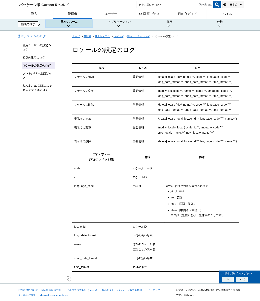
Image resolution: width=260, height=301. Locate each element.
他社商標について (28, 290)
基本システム (102, 36)
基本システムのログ (31, 36)
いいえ (241, 279)
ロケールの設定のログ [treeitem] (36, 65)
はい (228, 279)
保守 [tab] (169, 21)
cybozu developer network (53, 295)
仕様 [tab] (220, 21)
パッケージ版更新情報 (129, 290)
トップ (76, 36)
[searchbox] (175, 4)
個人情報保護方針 (51, 290)
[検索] (217, 4)
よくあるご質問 (27, 295)
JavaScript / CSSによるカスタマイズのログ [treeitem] (37, 87)
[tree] (41, 162)
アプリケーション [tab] (119, 21)
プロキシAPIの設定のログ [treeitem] (37, 75)
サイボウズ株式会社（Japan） (81, 290)
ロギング (118, 36)
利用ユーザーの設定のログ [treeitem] (36, 47)
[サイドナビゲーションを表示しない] (68, 279)
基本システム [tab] (69, 21)
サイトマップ (152, 290)
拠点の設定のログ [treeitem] (33, 57)
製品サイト (108, 290)
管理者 (87, 36)
